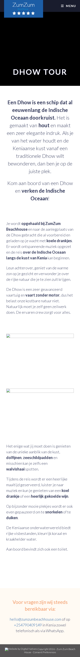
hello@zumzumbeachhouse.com (35, 619)
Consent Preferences (44, 652)
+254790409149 (28, 625)
